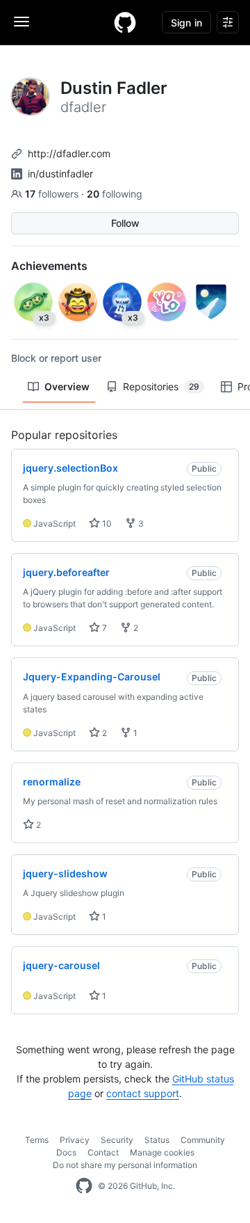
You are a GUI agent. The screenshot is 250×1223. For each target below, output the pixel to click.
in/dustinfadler (60, 173)
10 (106, 523)
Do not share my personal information (125, 1165)
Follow (125, 223)
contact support (142, 1093)
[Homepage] (125, 22)
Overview (67, 386)
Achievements (49, 266)
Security (117, 1140)
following (114, 194)
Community (203, 1140)
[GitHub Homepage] (84, 1186)
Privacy (75, 1140)
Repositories (161, 386)
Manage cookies (162, 1152)
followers (53, 194)
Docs (66, 1152)
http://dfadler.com (69, 153)
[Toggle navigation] (21, 21)
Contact (103, 1152)
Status (156, 1140)
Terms (37, 1140)
